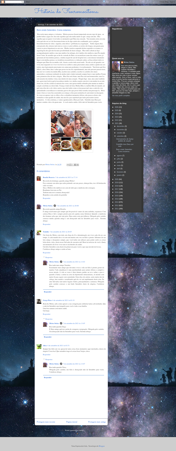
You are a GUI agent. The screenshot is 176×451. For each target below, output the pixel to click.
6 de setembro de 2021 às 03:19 (63, 300)
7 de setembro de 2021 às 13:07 (74, 364)
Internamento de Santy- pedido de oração (125, 140)
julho (119, 159)
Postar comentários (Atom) (74, 430)
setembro (120, 136)
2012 (117, 205)
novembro (121, 130)
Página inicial (71, 421)
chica (45, 345)
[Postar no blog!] (70, 165)
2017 (117, 189)
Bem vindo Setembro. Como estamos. (124, 150)
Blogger (101, 446)
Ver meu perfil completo (121, 96)
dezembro (121, 126)
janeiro (119, 175)
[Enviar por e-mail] (68, 165)
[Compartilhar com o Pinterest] (77, 165)
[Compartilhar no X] (73, 165)
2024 (117, 114)
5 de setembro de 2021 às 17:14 (66, 177)
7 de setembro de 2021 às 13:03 (74, 262)
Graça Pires (47, 300)
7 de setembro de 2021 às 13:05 (74, 323)
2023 (117, 117)
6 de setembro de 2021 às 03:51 (59, 345)
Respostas (48, 257)
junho (119, 162)
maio (119, 165)
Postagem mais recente (46, 421)
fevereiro (120, 172)
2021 (117, 123)
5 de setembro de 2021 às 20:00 (68, 205)
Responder (46, 198)
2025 (117, 110)
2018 (117, 186)
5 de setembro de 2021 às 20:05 (61, 232)
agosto (119, 156)
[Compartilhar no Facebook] (75, 165)
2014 (117, 199)
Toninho (46, 231)
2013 (117, 202)
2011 (117, 209)
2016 (117, 192)
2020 (117, 179)
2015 (117, 196)
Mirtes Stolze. (48, 205)
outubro (120, 133)
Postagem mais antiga (97, 421)
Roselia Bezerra (49, 177)
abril (118, 169)
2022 (117, 120)
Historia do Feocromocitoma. (67, 11)
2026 (117, 107)
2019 (117, 182)
